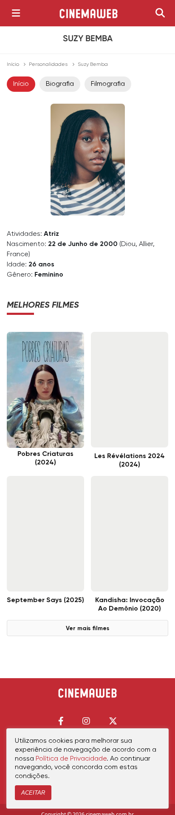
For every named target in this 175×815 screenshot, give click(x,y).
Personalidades (48, 64)
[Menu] (16, 13)
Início (13, 64)
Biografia (60, 84)
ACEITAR (33, 793)
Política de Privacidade (71, 759)
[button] (61, 721)
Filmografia (108, 84)
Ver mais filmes (87, 628)
